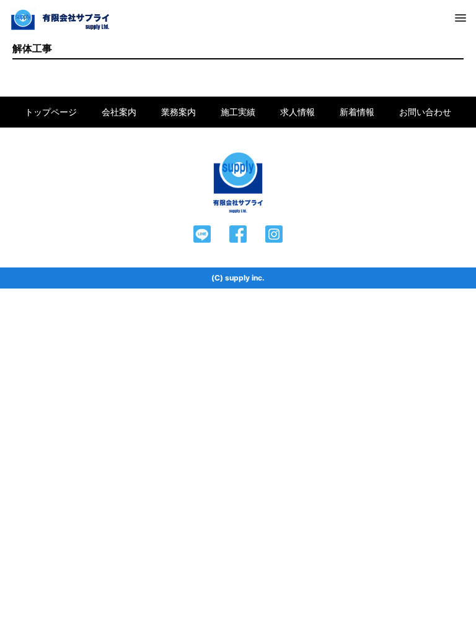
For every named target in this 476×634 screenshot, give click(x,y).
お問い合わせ (425, 112)
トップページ (51, 112)
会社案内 (119, 112)
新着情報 (357, 112)
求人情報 (297, 112)
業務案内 (178, 112)
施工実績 (238, 112)
